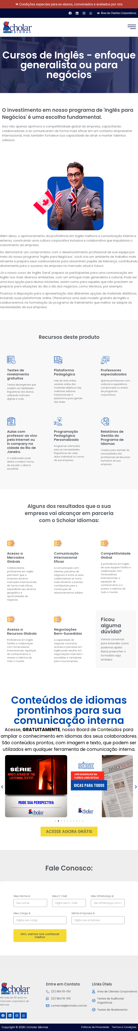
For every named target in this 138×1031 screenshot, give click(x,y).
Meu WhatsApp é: (102, 896)
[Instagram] (84, 13)
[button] (2, 787)
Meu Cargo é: (22, 913)
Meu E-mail (59, 896)
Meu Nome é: (21, 896)
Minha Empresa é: (83, 913)
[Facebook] (70, 13)
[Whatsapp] (91, 13)
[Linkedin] (77, 13)
